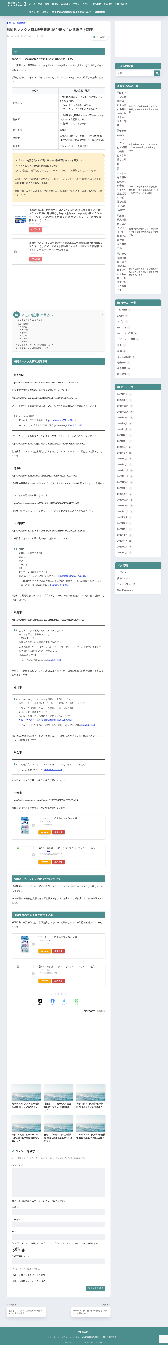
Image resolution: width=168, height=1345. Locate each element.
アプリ (76, 4)
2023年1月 (124, 494)
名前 (15, 1207)
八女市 (24, 338)
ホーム (32, 4)
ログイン (121, 572)
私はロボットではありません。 (27, 1268)
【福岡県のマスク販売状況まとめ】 (33, 348)
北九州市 (25, 324)
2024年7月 (124, 429)
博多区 (24, 327)
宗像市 (24, 341)
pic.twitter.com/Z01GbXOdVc (58, 720)
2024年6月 (124, 435)
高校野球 (123, 374)
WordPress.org (125, 590)
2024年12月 (124, 406)
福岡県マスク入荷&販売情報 (30, 320)
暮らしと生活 (125, 357)
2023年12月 (124, 470)
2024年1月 (124, 464)
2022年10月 (124, 505)
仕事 (121, 345)
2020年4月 (124, 541)
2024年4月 (124, 447)
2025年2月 (124, 400)
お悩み (55, 4)
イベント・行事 (126, 333)
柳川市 (24, 336)
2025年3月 (124, 394)
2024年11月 (124, 412)
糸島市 (24, 333)
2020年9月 (124, 517)
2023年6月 (124, 488)
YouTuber (65, 4)
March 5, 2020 (75, 425)
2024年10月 (124, 417)
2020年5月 (124, 535)
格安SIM (97, 4)
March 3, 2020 (88, 725)
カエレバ (41, 224)
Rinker (48, 821)
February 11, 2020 (53, 769)
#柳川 (21, 720)
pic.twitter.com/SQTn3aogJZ (72, 576)
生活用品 (108, 4)
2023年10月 (124, 482)
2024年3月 (124, 453)
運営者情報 (100, 12)
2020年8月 (124, 523)
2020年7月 (124, 529)
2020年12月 (124, 511)
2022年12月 (124, 500)
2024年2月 (124, 458)
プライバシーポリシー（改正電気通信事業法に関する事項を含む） (60, 12)
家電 (47, 4)
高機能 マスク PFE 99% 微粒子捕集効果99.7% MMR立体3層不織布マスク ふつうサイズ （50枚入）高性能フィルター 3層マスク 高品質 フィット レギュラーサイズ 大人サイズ (66, 246)
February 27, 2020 (59, 585)
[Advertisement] (58, 286)
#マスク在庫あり (35, 720)
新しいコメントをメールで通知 (29, 1275)
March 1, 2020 (54, 660)
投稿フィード (124, 578)
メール (16, 1219)
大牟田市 (25, 330)
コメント (18, 1165)
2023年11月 (124, 476)
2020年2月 (124, 552)
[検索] (157, 73)
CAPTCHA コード (20, 1256)
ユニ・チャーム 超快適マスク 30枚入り (57, 818)
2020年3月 (124, 547)
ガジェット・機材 (127, 339)
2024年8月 (124, 423)
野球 (40, 4)
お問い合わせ (121, 4)
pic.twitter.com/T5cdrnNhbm (62, 420)
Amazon (44, 832)
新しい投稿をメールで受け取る (29, 1281)
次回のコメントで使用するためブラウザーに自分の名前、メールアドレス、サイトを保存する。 (57, 1243)
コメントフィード (126, 584)
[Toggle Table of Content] (100, 314)
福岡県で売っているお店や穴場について (35, 345)
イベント (86, 4)
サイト (15, 1232)
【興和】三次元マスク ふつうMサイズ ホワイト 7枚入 (66, 847)
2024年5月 (124, 441)
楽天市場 (36, 229)
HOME (85, 1331)
